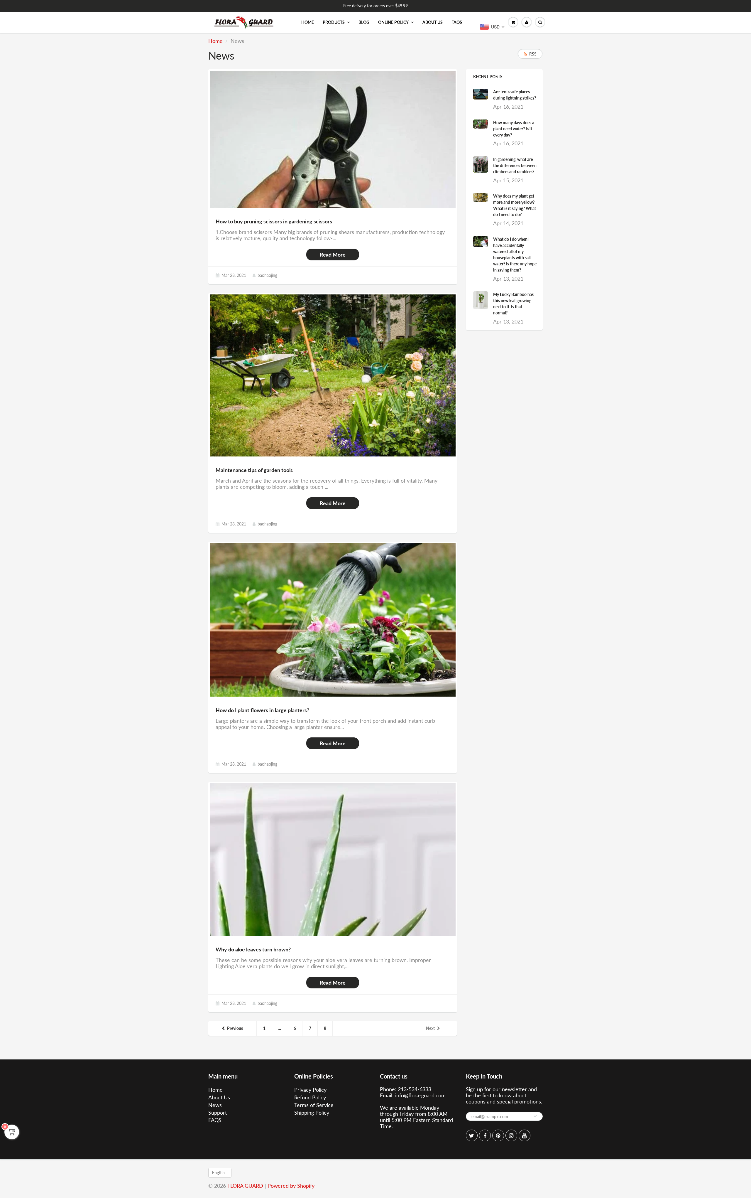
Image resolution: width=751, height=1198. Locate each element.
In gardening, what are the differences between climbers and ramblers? (515, 165)
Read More (333, 254)
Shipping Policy (311, 1112)
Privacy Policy (310, 1089)
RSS (533, 53)
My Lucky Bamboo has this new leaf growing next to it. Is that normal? (513, 303)
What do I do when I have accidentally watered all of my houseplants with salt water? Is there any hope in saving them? (515, 254)
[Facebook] (485, 1135)
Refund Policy (310, 1097)
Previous (235, 1028)
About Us (432, 22)
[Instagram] (511, 1135)
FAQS (456, 22)
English (218, 1172)
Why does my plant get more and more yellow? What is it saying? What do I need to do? (514, 205)
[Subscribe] (535, 1116)
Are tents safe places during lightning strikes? (514, 94)
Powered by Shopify (291, 1185)
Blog (363, 22)
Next (430, 1028)
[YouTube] (524, 1135)
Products (334, 22)
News (215, 1105)
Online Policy (393, 22)
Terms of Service (314, 1105)
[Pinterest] (498, 1135)
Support (217, 1112)
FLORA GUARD (245, 1185)
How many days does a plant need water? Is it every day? (513, 128)
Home (307, 22)
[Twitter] (472, 1135)
